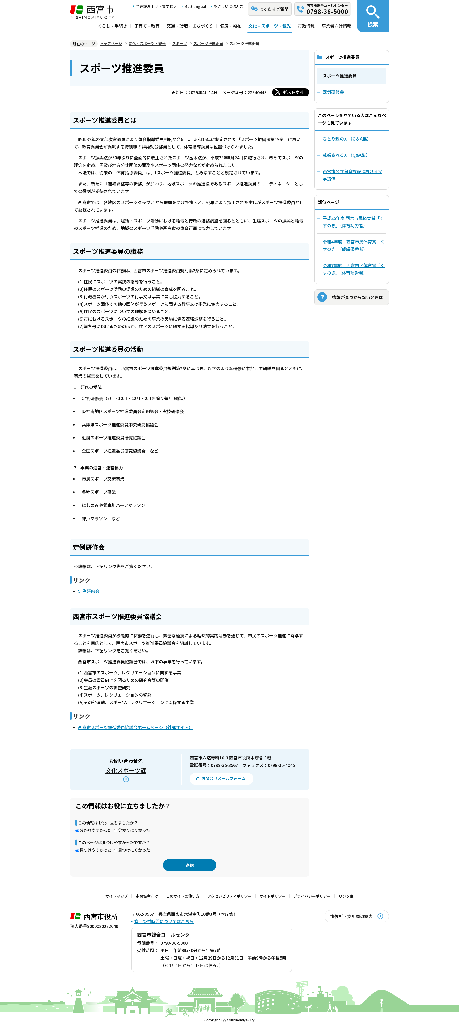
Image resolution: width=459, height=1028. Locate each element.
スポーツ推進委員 (208, 43)
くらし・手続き (112, 26)
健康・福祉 (230, 26)
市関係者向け (147, 896)
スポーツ (179, 43)
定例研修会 (88, 591)
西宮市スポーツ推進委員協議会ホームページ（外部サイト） (135, 727)
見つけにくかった (134, 850)
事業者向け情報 (336, 26)
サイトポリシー (273, 896)
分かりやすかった (96, 830)
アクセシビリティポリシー (229, 896)
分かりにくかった (134, 830)
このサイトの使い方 (182, 896)
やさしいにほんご (228, 6)
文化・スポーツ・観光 (269, 26)
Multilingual (195, 6)
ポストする (293, 92)
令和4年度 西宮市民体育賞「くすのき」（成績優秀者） (354, 245)
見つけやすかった (96, 850)
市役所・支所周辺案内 (351, 916)
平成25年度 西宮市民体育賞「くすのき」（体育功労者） (353, 222)
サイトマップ (116, 896)
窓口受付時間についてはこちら (164, 921)
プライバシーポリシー (312, 896)
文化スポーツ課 (125, 770)
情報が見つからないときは (357, 297)
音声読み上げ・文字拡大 (156, 6)
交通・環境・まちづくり (190, 26)
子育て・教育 (147, 26)
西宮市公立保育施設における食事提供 (352, 175)
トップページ (111, 43)
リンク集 (346, 896)
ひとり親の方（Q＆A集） (347, 138)
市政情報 (306, 26)
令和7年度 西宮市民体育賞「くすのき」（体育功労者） (354, 269)
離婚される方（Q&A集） (346, 155)
